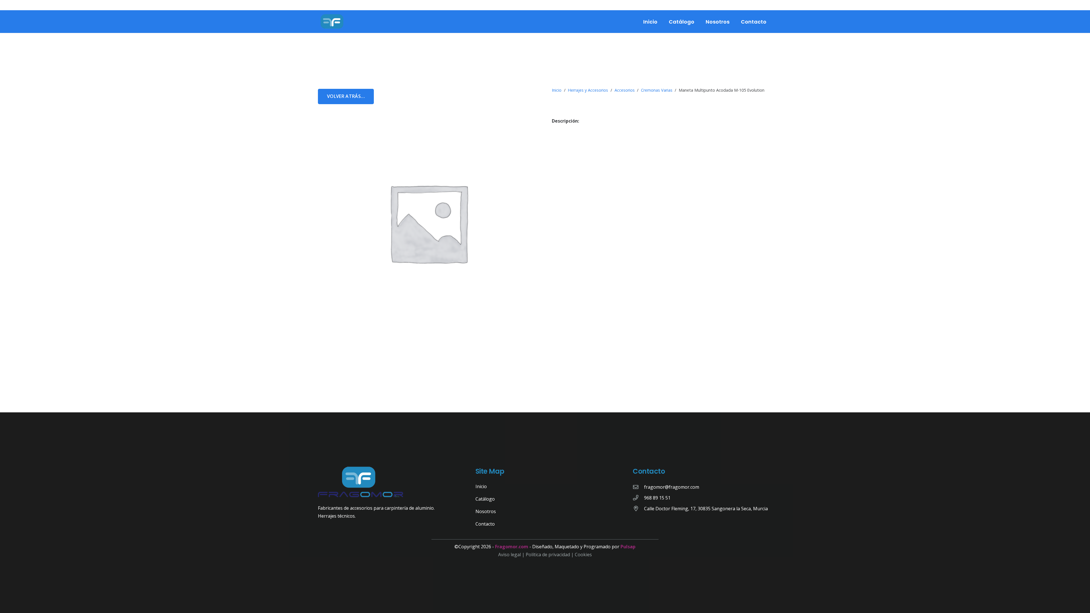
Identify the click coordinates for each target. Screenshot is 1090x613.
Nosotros (485, 511)
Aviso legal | (512, 554)
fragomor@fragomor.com (671, 487)
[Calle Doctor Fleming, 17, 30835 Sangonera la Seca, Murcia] (638, 508)
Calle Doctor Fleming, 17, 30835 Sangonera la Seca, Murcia (706, 508)
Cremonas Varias (656, 90)
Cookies (583, 554)
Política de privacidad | (550, 554)
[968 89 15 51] (638, 497)
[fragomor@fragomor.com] (638, 487)
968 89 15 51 (657, 498)
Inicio (556, 90)
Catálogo (485, 499)
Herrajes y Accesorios (588, 90)
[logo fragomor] (332, 21)
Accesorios (625, 90)
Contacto (485, 524)
